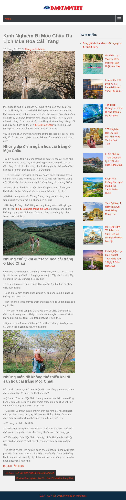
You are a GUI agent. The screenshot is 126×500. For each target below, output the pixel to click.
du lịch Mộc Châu (44, 124)
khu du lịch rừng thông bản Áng (31, 208)
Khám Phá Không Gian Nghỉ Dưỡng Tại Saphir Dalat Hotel (114, 186)
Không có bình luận (35, 49)
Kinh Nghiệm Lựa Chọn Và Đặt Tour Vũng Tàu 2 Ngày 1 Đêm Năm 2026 (113, 258)
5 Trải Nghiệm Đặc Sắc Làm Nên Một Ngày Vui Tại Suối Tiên (112, 136)
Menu (8, 18)
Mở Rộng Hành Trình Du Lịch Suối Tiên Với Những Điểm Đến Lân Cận (113, 234)
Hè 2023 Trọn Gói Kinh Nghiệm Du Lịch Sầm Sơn (29, 472)
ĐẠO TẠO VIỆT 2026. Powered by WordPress (63, 495)
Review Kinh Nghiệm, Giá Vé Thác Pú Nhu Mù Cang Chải (44, 478)
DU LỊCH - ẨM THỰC (13, 465)
